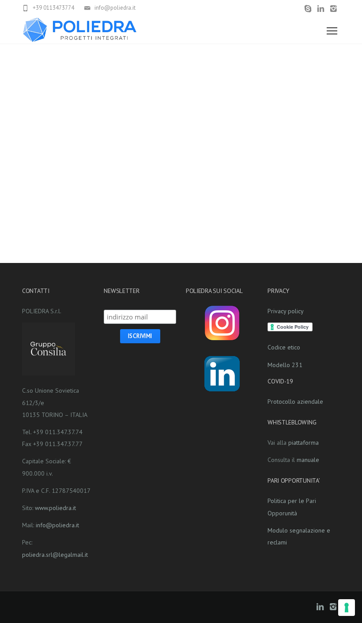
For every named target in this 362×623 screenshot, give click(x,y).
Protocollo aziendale (295, 401)
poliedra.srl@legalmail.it (55, 555)
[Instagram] (333, 9)
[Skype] (308, 9)
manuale (308, 460)
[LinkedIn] (320, 9)
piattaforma (303, 443)
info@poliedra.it (57, 525)
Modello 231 (285, 365)
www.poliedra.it (55, 508)
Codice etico (284, 347)
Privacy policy (286, 311)
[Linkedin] (222, 373)
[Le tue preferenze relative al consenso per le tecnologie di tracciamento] (346, 607)
